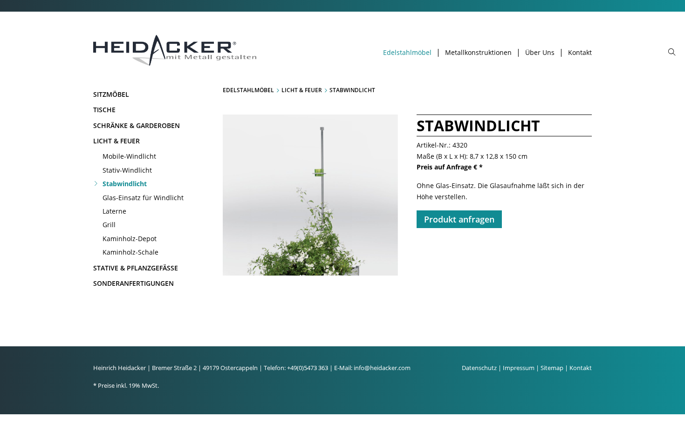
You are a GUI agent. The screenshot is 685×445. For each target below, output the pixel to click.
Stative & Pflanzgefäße (135, 267)
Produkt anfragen (459, 219)
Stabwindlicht (125, 183)
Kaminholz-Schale (130, 252)
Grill (109, 224)
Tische (104, 109)
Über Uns (540, 52)
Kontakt (580, 52)
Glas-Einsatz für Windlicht (143, 197)
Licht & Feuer (116, 140)
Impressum (518, 368)
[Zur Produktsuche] (672, 52)
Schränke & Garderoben (136, 125)
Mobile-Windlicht (129, 156)
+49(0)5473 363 (307, 368)
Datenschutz (479, 368)
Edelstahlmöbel (407, 52)
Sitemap (552, 368)
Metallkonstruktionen (478, 52)
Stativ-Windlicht (127, 170)
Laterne (114, 211)
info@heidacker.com (382, 368)
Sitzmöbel (111, 94)
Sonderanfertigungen (133, 283)
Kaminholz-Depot (130, 238)
